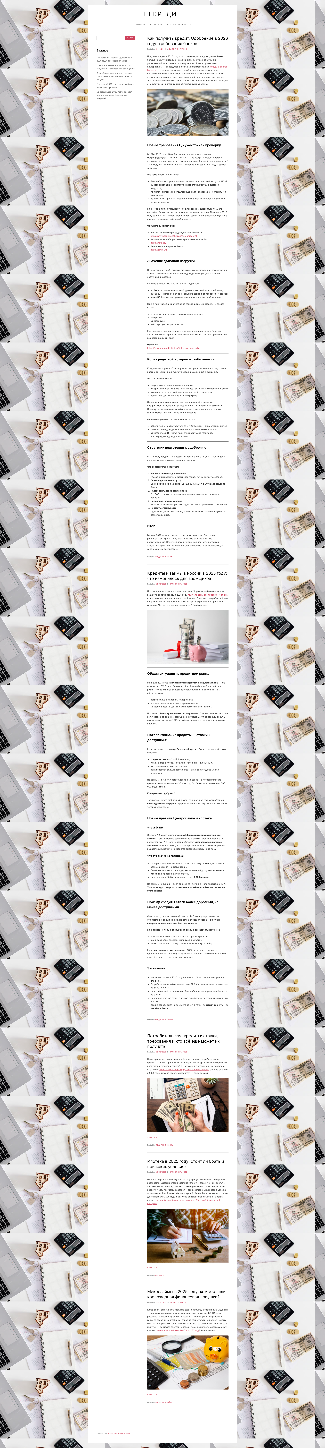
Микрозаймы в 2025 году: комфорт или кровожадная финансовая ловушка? (114, 95)
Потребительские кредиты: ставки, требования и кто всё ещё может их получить (183, 1041)
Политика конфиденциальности (170, 24)
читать (151, 1137)
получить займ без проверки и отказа (208, 595)
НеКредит (162, 14)
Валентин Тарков (178, 49)
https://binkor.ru (159, 250)
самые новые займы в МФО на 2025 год (177, 1330)
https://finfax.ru (158, 243)
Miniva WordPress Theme (119, 1433)
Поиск (130, 38)
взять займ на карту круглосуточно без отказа (184, 1069)
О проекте (139, 24)
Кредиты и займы (164, 557)
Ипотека (159, 1275)
